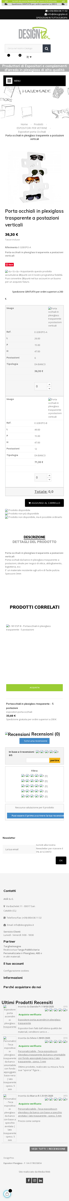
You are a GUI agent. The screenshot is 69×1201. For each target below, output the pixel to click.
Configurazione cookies (16, 970)
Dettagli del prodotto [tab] (34, 542)
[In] (40, 1180)
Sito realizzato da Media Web (34, 1171)
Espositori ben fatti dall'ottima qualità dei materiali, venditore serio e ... (40, 1030)
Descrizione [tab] (34, 537)
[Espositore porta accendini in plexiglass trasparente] (9, 1016)
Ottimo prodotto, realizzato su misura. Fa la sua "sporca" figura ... (41, 1068)
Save (11, 264)
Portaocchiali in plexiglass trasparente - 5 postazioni (29, 706)
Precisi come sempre (29, 1121)
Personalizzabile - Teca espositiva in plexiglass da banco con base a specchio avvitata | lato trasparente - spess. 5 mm (40, 1112)
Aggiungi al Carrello (45, 502)
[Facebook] (28, 1180)
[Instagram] (34, 1180)
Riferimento (11, 247)
